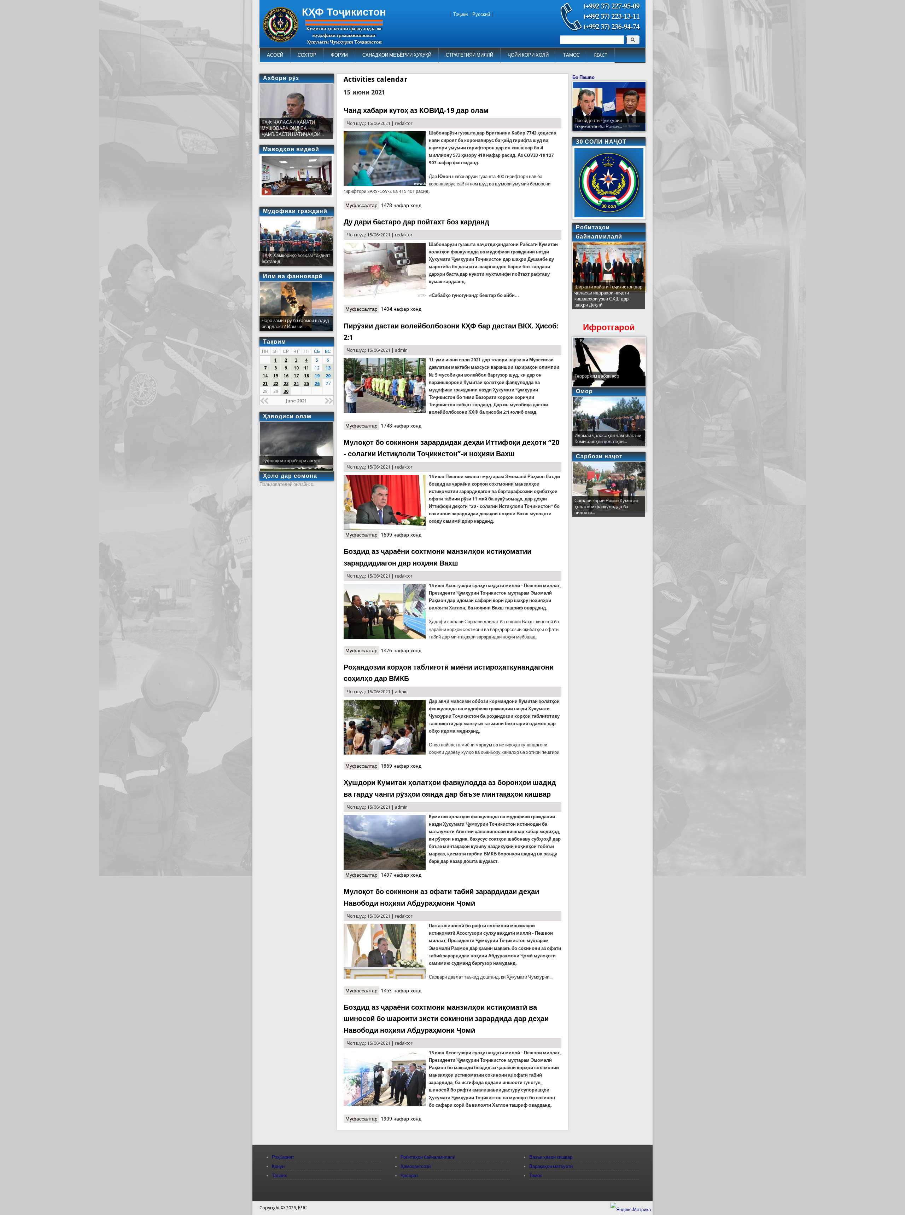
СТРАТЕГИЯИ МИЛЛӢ (469, 55)
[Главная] (280, 40)
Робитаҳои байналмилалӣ (428, 1157)
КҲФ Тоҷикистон (344, 12)
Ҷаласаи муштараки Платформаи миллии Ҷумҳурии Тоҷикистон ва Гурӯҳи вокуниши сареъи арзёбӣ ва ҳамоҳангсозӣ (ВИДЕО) (608, 299)
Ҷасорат (409, 1175)
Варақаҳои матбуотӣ (551, 1166)
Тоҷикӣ (460, 14)
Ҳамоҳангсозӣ (416, 1166)
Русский (481, 14)
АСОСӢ (275, 55)
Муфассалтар (362, 205)
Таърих (279, 1175)
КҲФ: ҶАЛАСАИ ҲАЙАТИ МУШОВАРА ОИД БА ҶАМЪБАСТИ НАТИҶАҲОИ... (292, 128)
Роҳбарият (283, 1157)
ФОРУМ (339, 55)
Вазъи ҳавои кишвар (550, 1157)
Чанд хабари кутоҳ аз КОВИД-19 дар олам (416, 110)
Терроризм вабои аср (596, 376)
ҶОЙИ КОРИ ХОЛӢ (528, 55)
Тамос (535, 1175)
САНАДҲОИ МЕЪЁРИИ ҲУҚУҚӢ (396, 55)
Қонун (278, 1166)
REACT (600, 55)
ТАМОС (571, 55)
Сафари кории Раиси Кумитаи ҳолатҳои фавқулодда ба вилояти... (606, 506)
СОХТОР (307, 55)
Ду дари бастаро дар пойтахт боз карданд (416, 222)
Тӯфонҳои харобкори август (291, 460)
